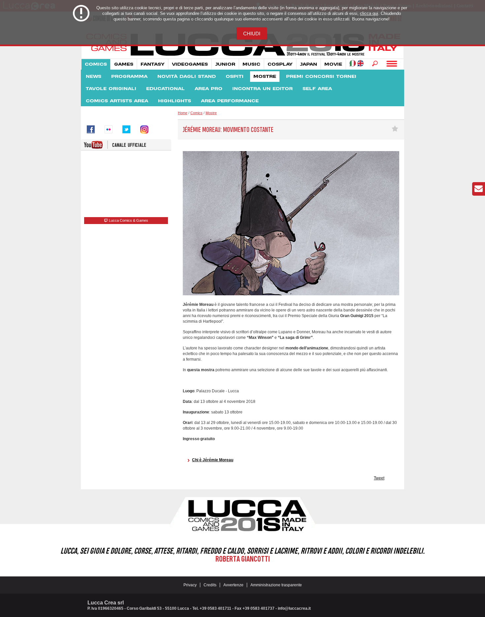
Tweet (379, 478)
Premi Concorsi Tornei (321, 76)
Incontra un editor (262, 88)
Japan (308, 64)
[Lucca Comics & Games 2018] (242, 56)
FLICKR (108, 129)
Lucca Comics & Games (128, 220)
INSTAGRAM (144, 129)
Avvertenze (233, 585)
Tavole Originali (111, 88)
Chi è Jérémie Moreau (212, 460)
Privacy (190, 585)
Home (182, 113)
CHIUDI (251, 33)
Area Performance (230, 101)
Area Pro (208, 88)
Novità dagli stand (186, 76)
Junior (225, 64)
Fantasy (153, 64)
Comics (96, 64)
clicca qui (369, 13)
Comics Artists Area (117, 101)
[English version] (360, 63)
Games (123, 64)
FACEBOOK (90, 129)
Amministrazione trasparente (276, 585)
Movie (333, 64)
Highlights (174, 101)
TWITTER (126, 129)
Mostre (264, 76)
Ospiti (234, 76)
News (93, 76)
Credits (210, 585)
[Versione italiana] (352, 63)
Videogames (190, 64)
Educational (165, 88)
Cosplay (280, 64)
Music (251, 64)
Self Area (317, 88)
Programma (129, 76)
